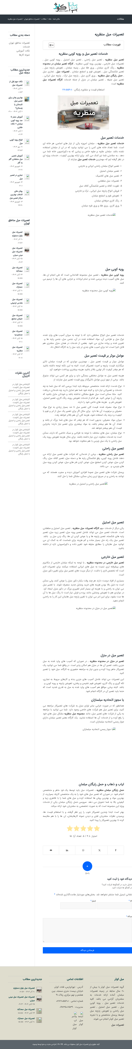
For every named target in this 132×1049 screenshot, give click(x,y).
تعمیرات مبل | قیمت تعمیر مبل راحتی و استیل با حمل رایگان (19, 390)
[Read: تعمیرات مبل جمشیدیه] (27, 333)
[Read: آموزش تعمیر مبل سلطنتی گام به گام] (27, 157)
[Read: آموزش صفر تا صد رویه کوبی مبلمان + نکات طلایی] (27, 119)
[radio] (97, 829)
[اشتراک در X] (99, 850)
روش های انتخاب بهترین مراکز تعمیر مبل (16, 195)
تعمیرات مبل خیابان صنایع (17, 317)
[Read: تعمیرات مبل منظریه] (27, 349)
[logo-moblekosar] (66, 7)
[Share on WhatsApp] (83, 850)
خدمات (26, 47)
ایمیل (93, 900)
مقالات (120, 19)
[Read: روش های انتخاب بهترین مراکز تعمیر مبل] (27, 193)
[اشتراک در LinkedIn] (67, 850)
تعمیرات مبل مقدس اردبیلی (17, 301)
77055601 (67, 90)
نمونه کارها (24, 55)
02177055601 (62, 1001)
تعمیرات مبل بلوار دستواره (17, 234)
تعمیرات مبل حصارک (17, 285)
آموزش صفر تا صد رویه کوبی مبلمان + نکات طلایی (17, 122)
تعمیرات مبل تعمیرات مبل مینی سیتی (17, 252)
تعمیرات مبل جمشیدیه (17, 333)
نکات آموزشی (23, 51)
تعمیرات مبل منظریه (17, 349)
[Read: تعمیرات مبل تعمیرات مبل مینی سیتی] (27, 250)
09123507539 (66, 1007)
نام (130, 900)
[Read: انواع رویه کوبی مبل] (27, 141)
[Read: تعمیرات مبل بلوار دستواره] (27, 234)
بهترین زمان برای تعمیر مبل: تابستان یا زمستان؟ (16, 103)
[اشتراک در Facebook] (116, 850)
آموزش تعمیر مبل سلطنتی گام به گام (16, 159)
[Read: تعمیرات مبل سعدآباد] (27, 269)
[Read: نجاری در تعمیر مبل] (27, 177)
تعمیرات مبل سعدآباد (17, 269)
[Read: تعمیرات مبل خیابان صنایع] (27, 317)
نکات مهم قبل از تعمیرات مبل (16, 83)
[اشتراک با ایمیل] (51, 850)
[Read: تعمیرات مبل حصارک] (27, 285)
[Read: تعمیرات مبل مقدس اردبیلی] (27, 301)
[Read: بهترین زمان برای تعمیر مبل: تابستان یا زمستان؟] (27, 99)
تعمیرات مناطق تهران (19, 43)
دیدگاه (129, 916)
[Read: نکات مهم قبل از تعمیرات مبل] (27, 83)
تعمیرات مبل (117, 1025)
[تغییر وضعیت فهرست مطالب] (49, 45)
